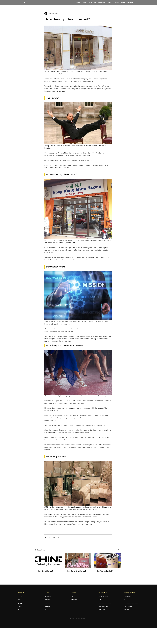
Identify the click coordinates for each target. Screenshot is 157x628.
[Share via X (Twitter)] (50, 537)
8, (124, 599)
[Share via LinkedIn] (54, 537)
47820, (126, 610)
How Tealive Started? (105, 571)
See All (119, 549)
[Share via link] (59, 537)
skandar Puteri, (103, 606)
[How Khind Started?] (48, 560)
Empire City (127, 596)
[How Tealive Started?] (107, 560)
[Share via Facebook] (45, 537)
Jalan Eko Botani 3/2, (105, 603)
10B (100, 599)
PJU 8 (136, 603)
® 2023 (72, 618)
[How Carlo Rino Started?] (78, 560)
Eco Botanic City (103, 596)
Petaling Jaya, (128, 606)
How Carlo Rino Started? (76, 571)
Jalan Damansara (129, 603)
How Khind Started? (45, 571)
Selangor (131, 610)
